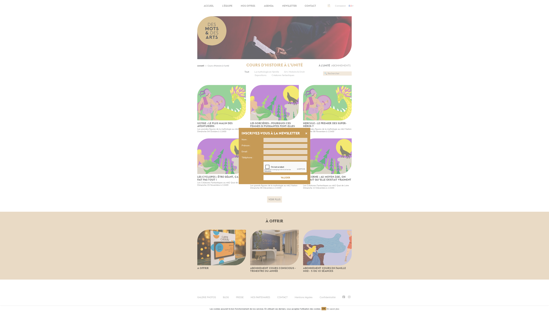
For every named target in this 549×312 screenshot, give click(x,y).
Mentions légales (304, 297)
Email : (245, 151)
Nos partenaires (260, 297)
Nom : (245, 139)
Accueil (209, 5)
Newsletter (289, 5)
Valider (285, 177)
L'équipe (227, 5)
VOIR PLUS (274, 199)
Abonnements (341, 65)
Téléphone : (247, 157)
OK (323, 308)
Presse (240, 297)
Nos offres (248, 5)
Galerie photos (206, 297)
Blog (226, 297)
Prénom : (246, 145)
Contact (310, 5)
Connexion (340, 5)
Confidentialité (328, 297)
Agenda (269, 5)
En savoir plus (333, 309)
